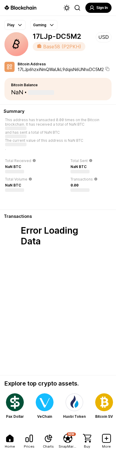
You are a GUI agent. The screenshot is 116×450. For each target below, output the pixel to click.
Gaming (39, 25)
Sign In (102, 8)
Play (11, 25)
